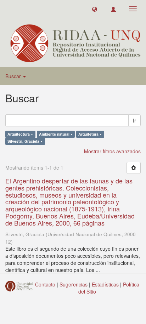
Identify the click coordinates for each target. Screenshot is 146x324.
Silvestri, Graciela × (25, 141)
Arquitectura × (20, 134)
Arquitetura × (90, 134)
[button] (94, 9)
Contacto (45, 284)
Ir (134, 120)
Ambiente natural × (56, 134)
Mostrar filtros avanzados (112, 151)
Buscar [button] (13, 76)
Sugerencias (74, 284)
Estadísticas (105, 284)
